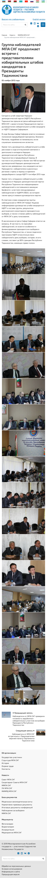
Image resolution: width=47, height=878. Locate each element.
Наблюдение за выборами (13, 810)
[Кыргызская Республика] (26, 1)
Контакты (6, 769)
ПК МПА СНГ (7, 788)
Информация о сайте (11, 871)
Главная (4, 35)
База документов (9, 797)
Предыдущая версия (11, 874)
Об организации (9, 753)
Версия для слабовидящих (13, 19)
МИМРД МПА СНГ (24, 35)
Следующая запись (24, 730)
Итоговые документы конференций (17, 807)
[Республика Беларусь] (15, 1)
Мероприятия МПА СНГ (12, 832)
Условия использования (12, 869)
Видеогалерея (8, 827)
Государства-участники (12, 757)
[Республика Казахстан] (20, 1)
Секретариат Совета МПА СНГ (14, 782)
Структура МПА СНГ (10, 760)
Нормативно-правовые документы (17, 804)
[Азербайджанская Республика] (3, 1)
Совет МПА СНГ (8, 779)
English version (39, 19)
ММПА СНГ (6, 785)
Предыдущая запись (23, 713)
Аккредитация (8, 830)
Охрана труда (7, 766)
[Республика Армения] (9, 1)
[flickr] (31, 23)
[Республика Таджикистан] (37, 1)
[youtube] (35, 23)
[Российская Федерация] (31, 1)
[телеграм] (38, 26)
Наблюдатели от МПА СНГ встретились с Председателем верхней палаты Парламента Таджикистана (21, 737)
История (5, 763)
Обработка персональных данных (16, 866)
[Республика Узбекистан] (43, 1)
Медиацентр (7, 819)
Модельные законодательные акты (17, 801)
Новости (12, 35)
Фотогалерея (7, 824)
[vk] (38, 23)
